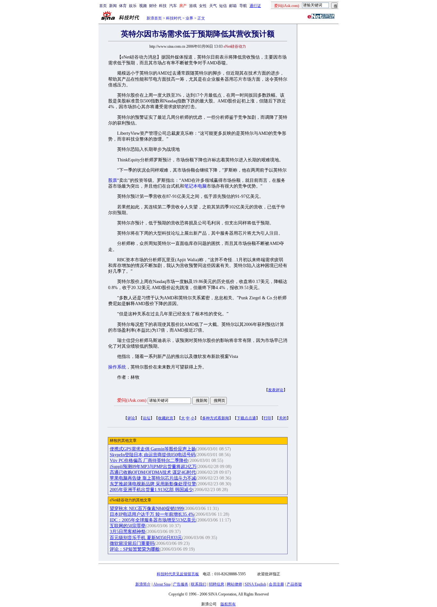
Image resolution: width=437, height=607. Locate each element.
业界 (189, 18)
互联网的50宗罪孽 (128, 525)
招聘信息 (216, 584)
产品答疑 (294, 584)
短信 (223, 6)
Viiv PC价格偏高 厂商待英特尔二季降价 (149, 460)
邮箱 (233, 6)
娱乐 (133, 6)
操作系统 (117, 367)
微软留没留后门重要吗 (132, 543)
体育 (123, 6)
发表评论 (275, 390)
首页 (103, 6)
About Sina (162, 584)
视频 (143, 6)
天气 (213, 6)
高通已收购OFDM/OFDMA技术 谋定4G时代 (153, 472)
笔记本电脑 (195, 186)
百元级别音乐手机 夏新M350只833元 (146, 537)
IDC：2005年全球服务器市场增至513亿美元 (153, 520)
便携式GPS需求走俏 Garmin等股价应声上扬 (153, 449)
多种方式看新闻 (215, 418)
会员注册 (276, 584)
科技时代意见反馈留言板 (178, 574)
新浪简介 (143, 584)
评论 (131, 418)
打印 (267, 418)
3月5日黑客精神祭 (128, 531)
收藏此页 (165, 418)
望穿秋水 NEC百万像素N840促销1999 (147, 508)
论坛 (146, 418)
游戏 (193, 6)
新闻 (113, 6)
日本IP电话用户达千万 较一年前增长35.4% (152, 514)
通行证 (255, 6)
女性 (203, 6)
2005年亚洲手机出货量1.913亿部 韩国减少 (151, 489)
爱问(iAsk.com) (132, 400)
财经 (153, 6)
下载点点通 (246, 418)
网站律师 (234, 584)
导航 (243, 6)
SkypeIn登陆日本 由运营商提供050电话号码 (152, 454)
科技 (163, 6)
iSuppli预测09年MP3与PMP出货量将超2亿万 (153, 466)
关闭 (283, 418)
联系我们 (198, 584)
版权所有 (228, 604)
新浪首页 (154, 18)
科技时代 (173, 18)
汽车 (173, 6)
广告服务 (180, 584)
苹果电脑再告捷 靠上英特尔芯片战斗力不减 (153, 478)
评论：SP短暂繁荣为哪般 (135, 549)
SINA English (255, 584)
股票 (112, 180)
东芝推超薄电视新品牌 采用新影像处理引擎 (153, 484)
